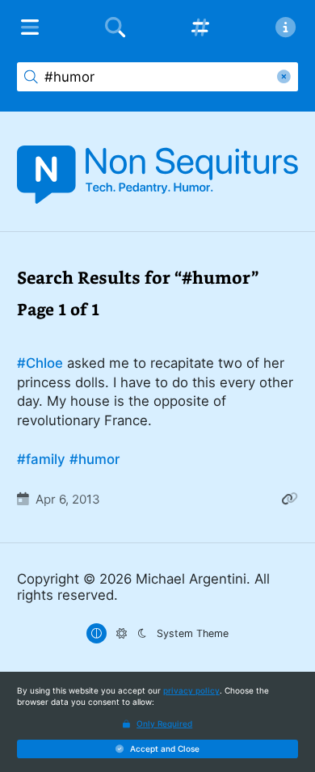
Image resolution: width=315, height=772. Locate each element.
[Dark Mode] (141, 633)
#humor (94, 459)
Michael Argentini (191, 579)
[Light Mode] (121, 633)
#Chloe (40, 363)
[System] (96, 633)
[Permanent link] (289, 499)
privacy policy (191, 690)
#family (41, 459)
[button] (157, 749)
